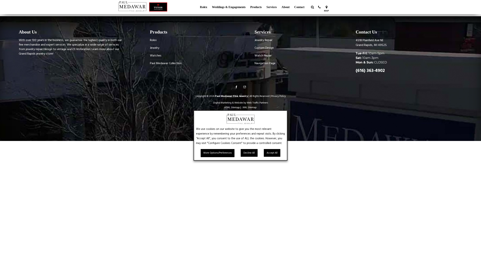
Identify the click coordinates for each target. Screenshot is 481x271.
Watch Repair (263, 55)
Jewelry (154, 48)
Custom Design (264, 48)
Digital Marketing (222, 103)
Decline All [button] (249, 153)
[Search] (312, 7)
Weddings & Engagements (229, 7)
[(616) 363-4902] (319, 7)
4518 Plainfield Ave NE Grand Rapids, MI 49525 (371, 43)
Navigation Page (265, 63)
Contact (299, 7)
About (285, 7)
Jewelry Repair (263, 40)
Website (238, 103)
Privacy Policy (278, 96)
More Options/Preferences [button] (217, 153)
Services (271, 7)
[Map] (326, 7)
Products (256, 7)
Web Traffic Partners (257, 103)
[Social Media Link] (236, 87)
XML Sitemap (250, 108)
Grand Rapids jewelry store (36, 53)
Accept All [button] (272, 153)
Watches (155, 55)
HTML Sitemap (232, 108)
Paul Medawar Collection (166, 63)
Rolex (203, 7)
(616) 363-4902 (370, 70)
